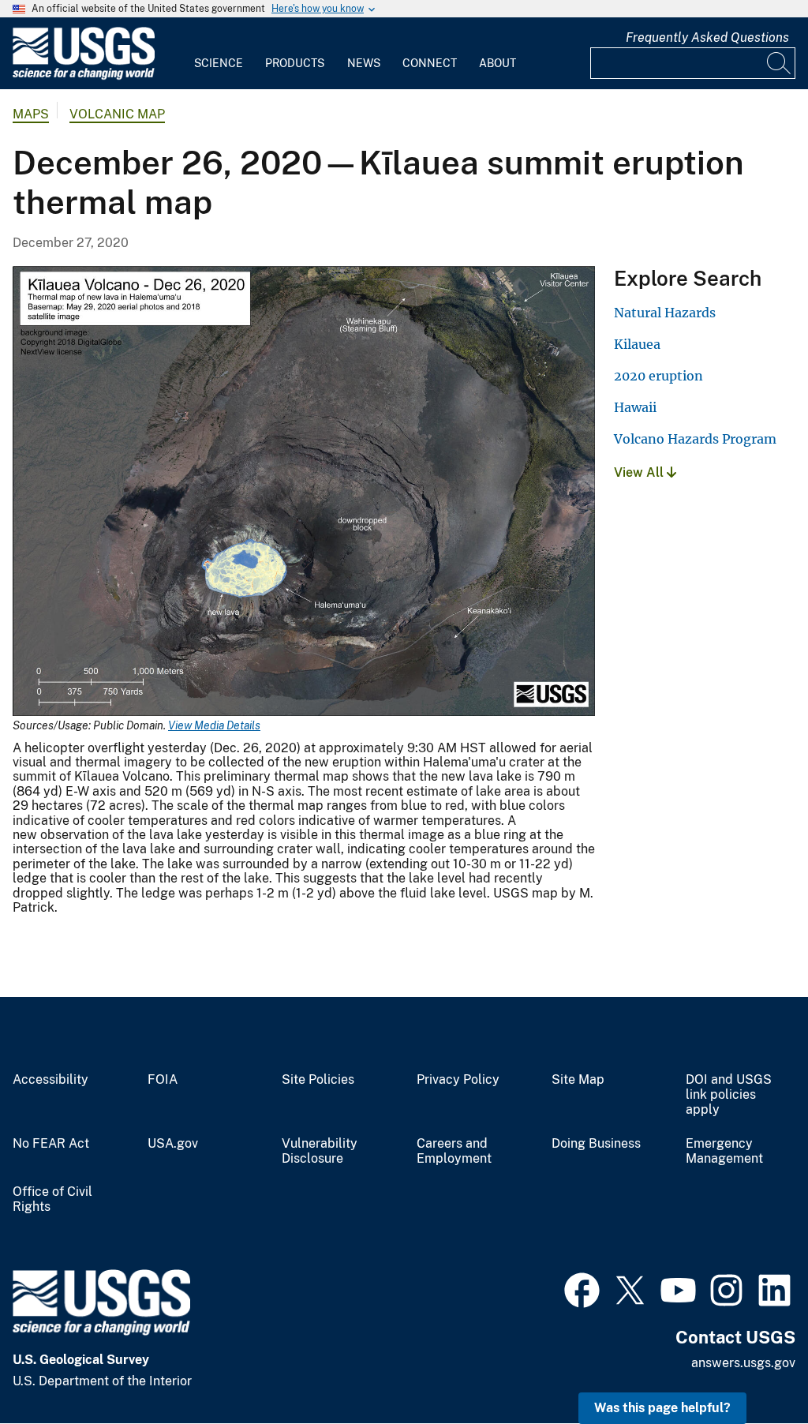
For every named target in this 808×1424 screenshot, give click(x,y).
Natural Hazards (665, 312)
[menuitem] (218, 54)
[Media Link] (304, 492)
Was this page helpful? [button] (662, 1407)
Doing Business (596, 1144)
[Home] (84, 76)
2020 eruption (658, 376)
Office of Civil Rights (52, 1199)
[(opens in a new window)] (582, 1288)
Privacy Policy (458, 1080)
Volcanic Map (117, 114)
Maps (31, 114)
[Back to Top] (750, 1366)
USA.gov (173, 1144)
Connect (429, 63)
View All (640, 472)
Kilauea (637, 344)
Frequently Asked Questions (707, 37)
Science (218, 63)
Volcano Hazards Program (695, 439)
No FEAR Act (51, 1144)
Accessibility (50, 1080)
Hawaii (635, 407)
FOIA (163, 1080)
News (363, 63)
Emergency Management (724, 1151)
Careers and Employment (454, 1151)
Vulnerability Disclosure (319, 1151)
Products (294, 63)
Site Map (578, 1080)
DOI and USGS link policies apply (729, 1095)
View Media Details (214, 725)
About (497, 63)
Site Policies (318, 1080)
